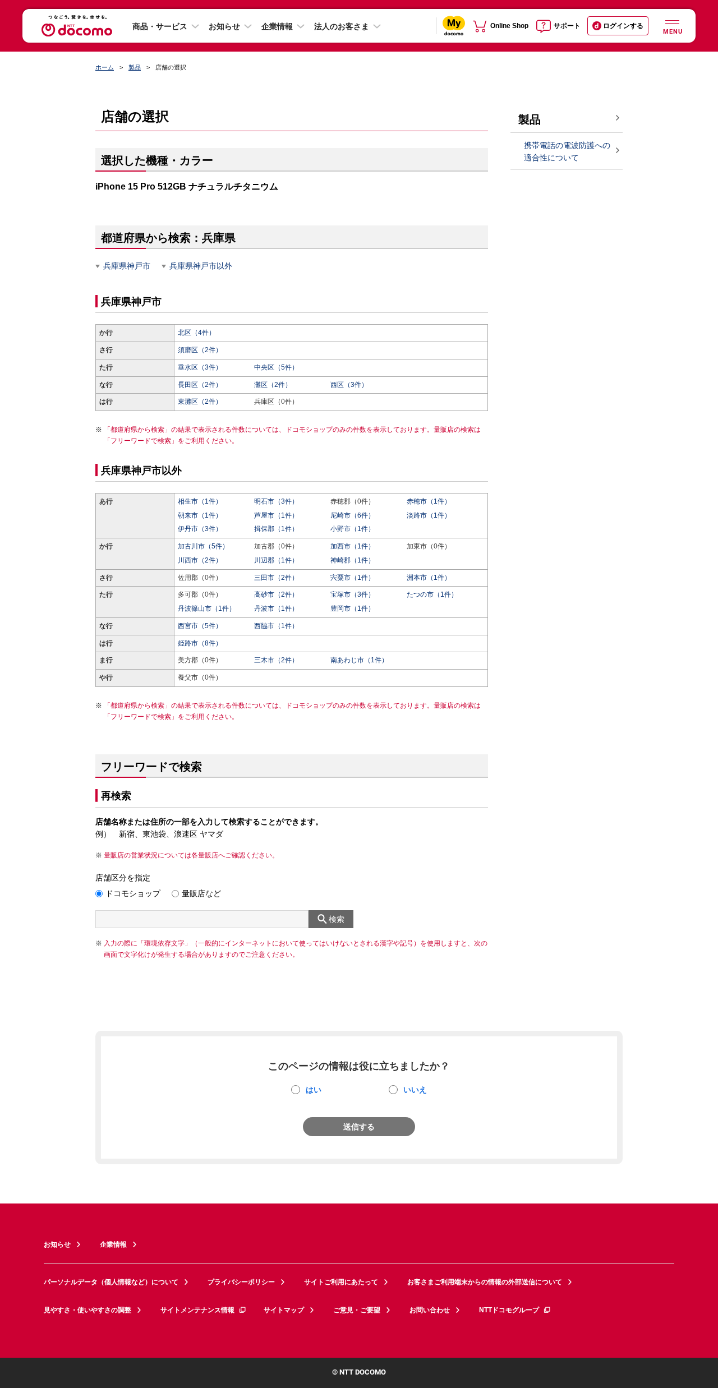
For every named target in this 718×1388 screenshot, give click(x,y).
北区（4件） (196, 332)
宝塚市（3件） (352, 594)
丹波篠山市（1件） (207, 608)
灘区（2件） (273, 385)
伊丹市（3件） (200, 529)
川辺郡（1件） (276, 560)
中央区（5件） (276, 367)
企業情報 (277, 26)
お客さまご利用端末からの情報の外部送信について (484, 1282)
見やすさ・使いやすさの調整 (87, 1310)
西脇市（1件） (276, 626)
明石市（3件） (276, 501)
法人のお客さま (341, 26)
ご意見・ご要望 (356, 1310)
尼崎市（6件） (352, 515)
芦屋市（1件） (276, 515)
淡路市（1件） (429, 515)
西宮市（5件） (200, 626)
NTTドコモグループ (509, 1310)
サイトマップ (284, 1310)
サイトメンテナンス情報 (197, 1310)
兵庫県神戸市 (126, 265)
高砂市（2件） (276, 594)
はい (313, 1089)
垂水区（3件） (200, 367)
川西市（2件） (200, 560)
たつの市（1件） (432, 594)
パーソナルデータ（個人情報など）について (111, 1282)
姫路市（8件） (200, 643)
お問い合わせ (429, 1310)
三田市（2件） (276, 578)
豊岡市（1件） (352, 608)
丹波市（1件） (276, 608)
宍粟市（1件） (352, 578)
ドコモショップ (132, 893)
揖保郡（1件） (276, 529)
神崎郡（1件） (352, 560)
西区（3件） (349, 385)
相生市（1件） (200, 501)
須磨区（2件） (200, 350)
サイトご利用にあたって (341, 1282)
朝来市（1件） (200, 515)
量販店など (201, 893)
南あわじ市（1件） (359, 660)
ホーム (104, 67)
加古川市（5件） (203, 546)
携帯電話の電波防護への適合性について (567, 152)
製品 (134, 67)
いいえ (415, 1089)
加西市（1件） (352, 546)
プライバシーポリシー (241, 1282)
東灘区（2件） (200, 401)
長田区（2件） (200, 385)
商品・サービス (159, 26)
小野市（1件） (352, 529)
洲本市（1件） (429, 578)
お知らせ (224, 26)
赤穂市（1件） (429, 501)
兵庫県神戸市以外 (200, 265)
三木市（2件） (276, 660)
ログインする (623, 26)
